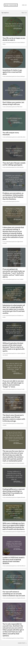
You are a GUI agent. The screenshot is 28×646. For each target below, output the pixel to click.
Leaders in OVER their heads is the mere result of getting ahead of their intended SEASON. (13, 560)
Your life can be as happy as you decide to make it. (14, 39)
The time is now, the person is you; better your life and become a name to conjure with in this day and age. (14, 418)
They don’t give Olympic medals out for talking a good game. (14, 164)
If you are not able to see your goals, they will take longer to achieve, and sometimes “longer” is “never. (13, 384)
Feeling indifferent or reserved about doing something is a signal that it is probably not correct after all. (13, 492)
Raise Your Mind (11, 5)
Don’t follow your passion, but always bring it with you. (13, 103)
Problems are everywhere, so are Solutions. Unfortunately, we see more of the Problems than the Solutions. (13, 196)
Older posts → (22, 643)
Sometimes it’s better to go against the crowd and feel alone (12, 72)
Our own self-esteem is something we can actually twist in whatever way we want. (14, 594)
